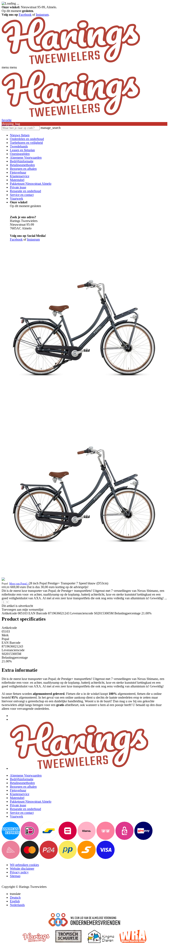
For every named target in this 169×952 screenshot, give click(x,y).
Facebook (25, 14)
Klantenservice (19, 176)
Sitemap (15, 876)
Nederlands (17, 905)
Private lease (18, 187)
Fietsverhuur (18, 172)
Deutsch (15, 897)
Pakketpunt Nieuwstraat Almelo (30, 183)
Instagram (42, 14)
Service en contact (22, 195)
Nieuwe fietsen (19, 135)
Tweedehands (19, 146)
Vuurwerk (16, 198)
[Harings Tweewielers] (71, 63)
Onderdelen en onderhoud (27, 139)
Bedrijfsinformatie (21, 161)
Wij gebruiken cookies (24, 865)
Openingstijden (20, 154)
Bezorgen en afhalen (23, 168)
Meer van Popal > (19, 583)
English (15, 901)
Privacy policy (19, 872)
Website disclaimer (22, 868)
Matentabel (17, 180)
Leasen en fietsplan (22, 150)
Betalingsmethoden (22, 165)
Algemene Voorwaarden (26, 157)
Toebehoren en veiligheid (26, 142)
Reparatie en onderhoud (25, 191)
